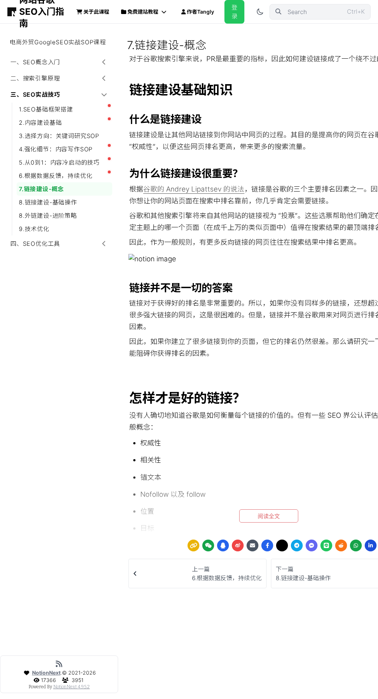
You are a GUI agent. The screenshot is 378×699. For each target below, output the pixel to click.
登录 (234, 12)
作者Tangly (200, 11)
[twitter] (282, 545)
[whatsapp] (356, 545)
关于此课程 (96, 11)
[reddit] (341, 545)
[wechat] (208, 545)
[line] (326, 545)
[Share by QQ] (223, 545)
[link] (193, 545)
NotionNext (46, 672)
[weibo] (238, 545)
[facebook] (267, 545)
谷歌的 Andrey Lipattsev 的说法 (193, 189)
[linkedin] (371, 545)
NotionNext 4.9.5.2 (71, 686)
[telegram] (297, 545)
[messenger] (311, 545)
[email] (252, 545)
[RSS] (59, 664)
